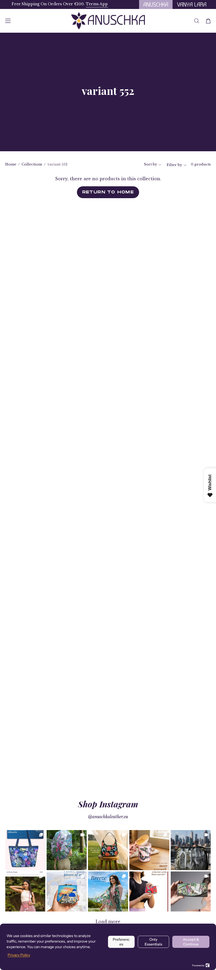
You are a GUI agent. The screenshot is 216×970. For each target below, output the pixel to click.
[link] (25, 850)
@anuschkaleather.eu (108, 816)
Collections (32, 164)
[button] (196, 20)
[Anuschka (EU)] (108, 21)
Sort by (150, 164)
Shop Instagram (108, 804)
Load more (108, 921)
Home (10, 164)
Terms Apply (92, 4)
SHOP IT (25, 850)
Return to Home (108, 192)
